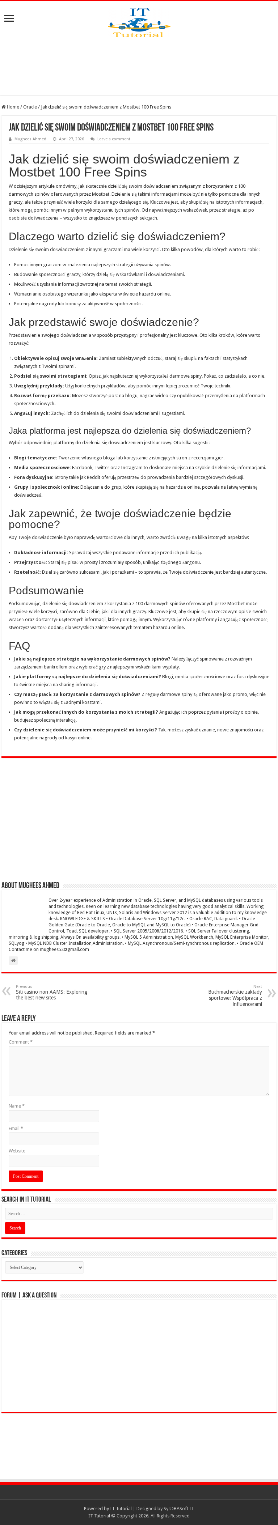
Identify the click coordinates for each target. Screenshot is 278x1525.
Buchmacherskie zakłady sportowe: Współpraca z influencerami (235, 995)
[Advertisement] (139, 66)
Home (12, 107)
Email (16, 1128)
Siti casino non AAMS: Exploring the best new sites (51, 992)
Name (17, 1106)
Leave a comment (113, 139)
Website (17, 1151)
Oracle (30, 107)
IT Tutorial (121, 1508)
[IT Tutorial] (139, 21)
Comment (21, 1042)
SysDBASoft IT (179, 1508)
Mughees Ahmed (30, 139)
